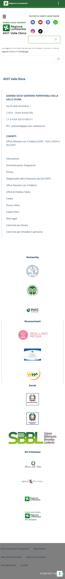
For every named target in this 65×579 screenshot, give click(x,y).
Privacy (9, 172)
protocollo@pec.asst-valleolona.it (28, 126)
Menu (4, 17)
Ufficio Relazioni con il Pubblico (21, 185)
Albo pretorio (12, 158)
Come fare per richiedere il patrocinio (24, 232)
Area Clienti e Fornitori (11, 557)
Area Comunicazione (36, 557)
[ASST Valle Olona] (14, 27)
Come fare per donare (17, 225)
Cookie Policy (12, 212)
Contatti (24, 565)
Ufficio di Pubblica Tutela (18, 192)
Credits (9, 198)
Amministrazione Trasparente (21, 165)
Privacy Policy (13, 205)
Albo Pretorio (39, 548)
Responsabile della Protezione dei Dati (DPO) (28, 178)
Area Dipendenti (8, 565)
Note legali (11, 218)
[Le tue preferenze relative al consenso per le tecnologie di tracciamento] (60, 574)
